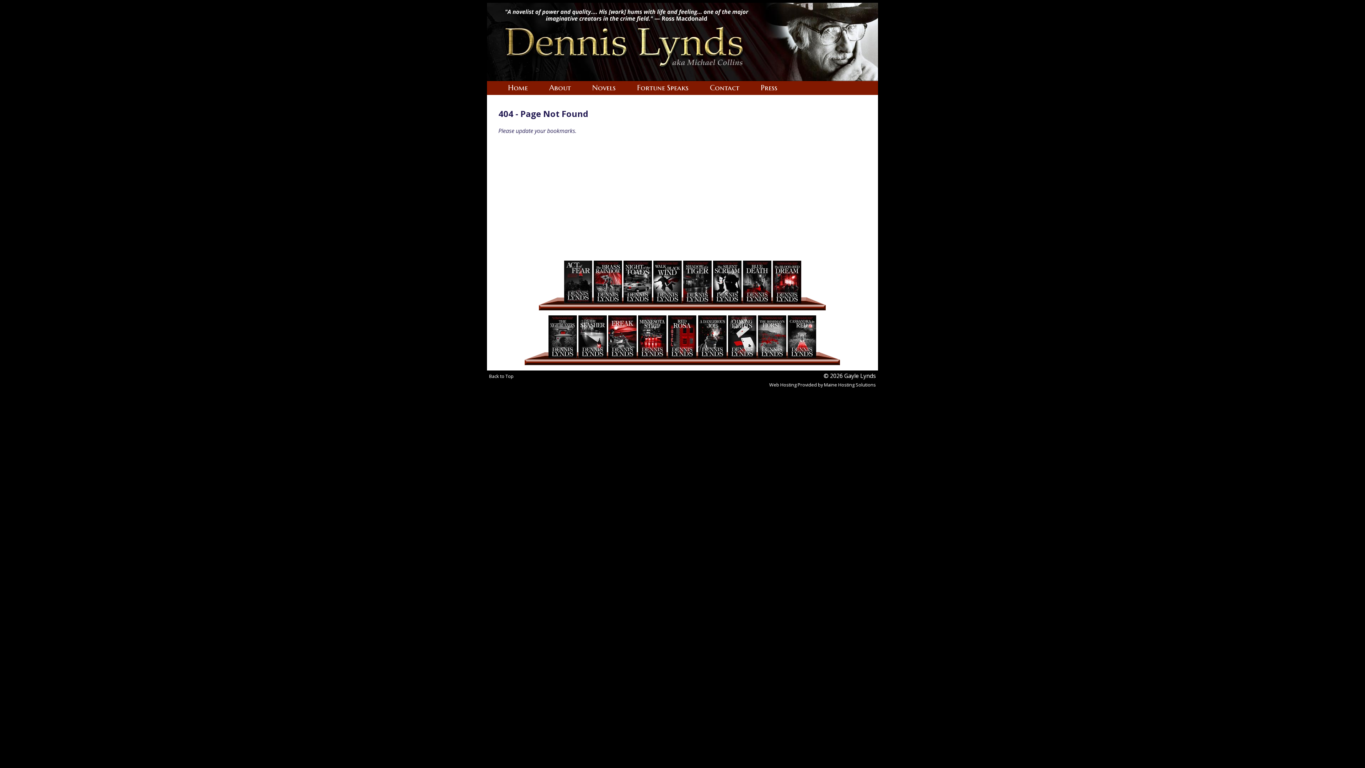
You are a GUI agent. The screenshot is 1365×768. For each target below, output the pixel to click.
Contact (724, 87)
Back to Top (501, 376)
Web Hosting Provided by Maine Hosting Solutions (822, 385)
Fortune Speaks (663, 87)
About (560, 87)
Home (518, 87)
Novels (604, 87)
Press (769, 87)
